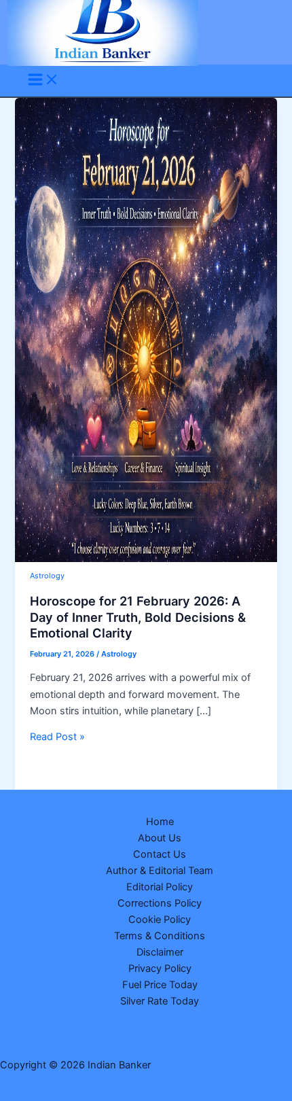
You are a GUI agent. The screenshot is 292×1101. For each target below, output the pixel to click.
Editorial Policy (159, 887)
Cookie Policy (159, 919)
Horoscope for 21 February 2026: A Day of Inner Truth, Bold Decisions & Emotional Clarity (138, 616)
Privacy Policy (159, 968)
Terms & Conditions (159, 936)
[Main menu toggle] (43, 81)
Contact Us (159, 854)
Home (160, 822)
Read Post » (57, 737)
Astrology (47, 575)
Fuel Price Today (160, 985)
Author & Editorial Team (159, 870)
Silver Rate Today (159, 1001)
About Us (159, 838)
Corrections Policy (159, 903)
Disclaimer (159, 952)
